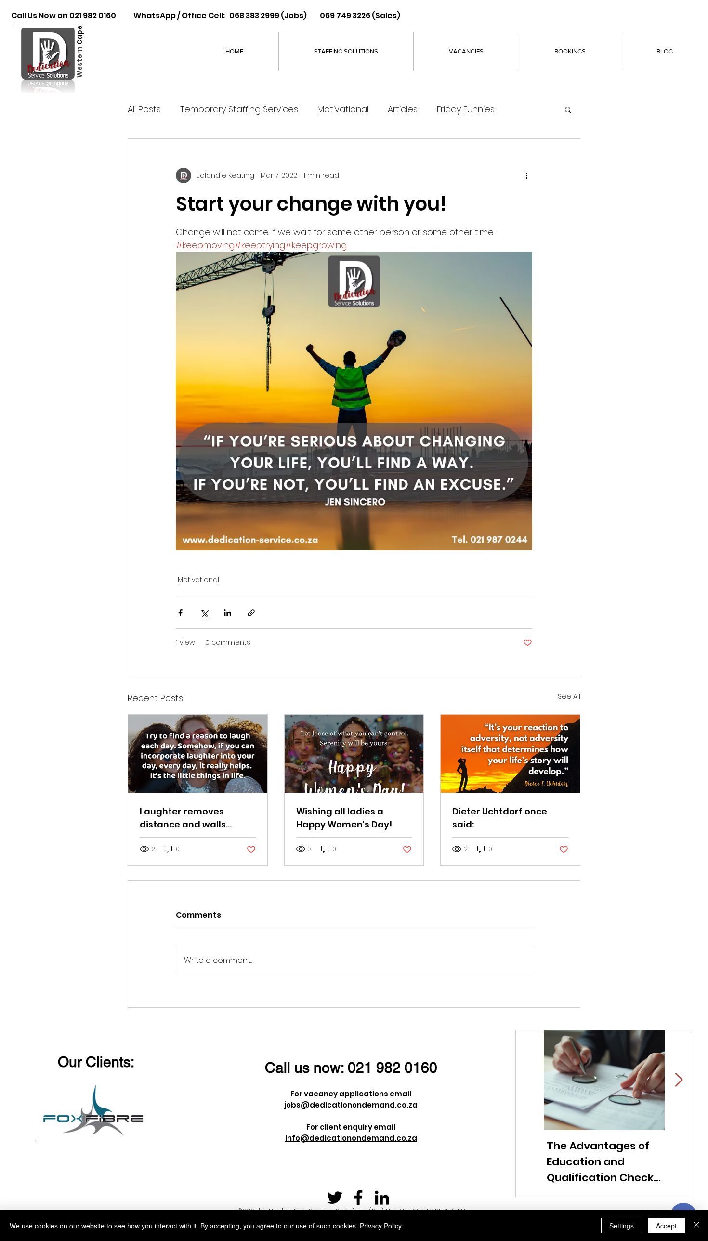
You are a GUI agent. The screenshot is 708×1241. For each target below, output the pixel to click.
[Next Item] (678, 1080)
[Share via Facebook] (180, 612)
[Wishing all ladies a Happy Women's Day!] (354, 754)
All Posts (144, 109)
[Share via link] (251, 612)
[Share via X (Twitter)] (204, 612)
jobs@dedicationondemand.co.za (351, 1105)
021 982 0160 (392, 1067)
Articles (403, 109)
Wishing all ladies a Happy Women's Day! (344, 817)
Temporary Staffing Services (239, 109)
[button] (568, 109)
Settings (621, 1225)
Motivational (342, 109)
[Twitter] (335, 1198)
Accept (666, 1225)
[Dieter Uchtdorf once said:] (510, 754)
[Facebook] (358, 1198)
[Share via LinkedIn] (227, 612)
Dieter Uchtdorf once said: (499, 817)
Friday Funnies (466, 109)
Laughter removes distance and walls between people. (183, 818)
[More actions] (526, 175)
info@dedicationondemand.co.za (351, 1138)
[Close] (696, 1225)
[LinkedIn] (382, 1198)
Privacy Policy (381, 1225)
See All (569, 696)
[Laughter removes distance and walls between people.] (197, 754)
